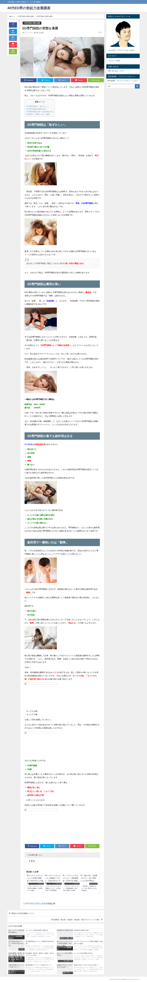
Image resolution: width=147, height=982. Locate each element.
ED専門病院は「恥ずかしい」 (38, 106)
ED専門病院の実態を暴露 (32, 23)
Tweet (13, 32)
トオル (100, 32)
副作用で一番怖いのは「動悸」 (38, 114)
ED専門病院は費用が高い (36, 109)
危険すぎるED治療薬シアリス (22, 913)
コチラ (121, 71)
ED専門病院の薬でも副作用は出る (40, 111)
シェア (13, 26)
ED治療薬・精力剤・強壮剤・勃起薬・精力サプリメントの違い (75, 919)
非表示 (41, 102)
